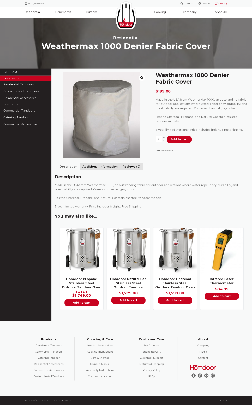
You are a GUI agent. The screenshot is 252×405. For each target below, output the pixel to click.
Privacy (222, 400)
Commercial (64, 12)
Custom (91, 12)
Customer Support (151, 357)
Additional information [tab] (100, 166)
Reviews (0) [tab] (131, 166)
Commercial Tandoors (19, 110)
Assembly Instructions (100, 370)
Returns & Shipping (151, 364)
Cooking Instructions (100, 351)
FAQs (151, 376)
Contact (203, 357)
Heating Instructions (100, 345)
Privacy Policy (151, 370)
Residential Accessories (19, 98)
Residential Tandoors (18, 84)
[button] (142, 78)
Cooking (160, 12)
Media (203, 351)
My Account (151, 345)
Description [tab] (68, 166)
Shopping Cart (152, 351)
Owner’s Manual (100, 364)
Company (190, 12)
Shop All (221, 12)
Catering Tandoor (16, 117)
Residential (33, 12)
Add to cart (179, 139)
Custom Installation (100, 376)
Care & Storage (100, 357)
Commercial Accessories (20, 124)
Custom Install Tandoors (21, 91)
